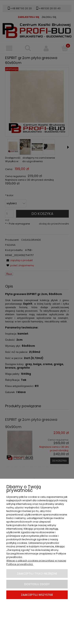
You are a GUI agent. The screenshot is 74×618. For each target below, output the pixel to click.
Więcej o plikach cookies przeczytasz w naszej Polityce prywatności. (36, 562)
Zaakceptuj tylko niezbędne (37, 573)
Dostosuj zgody (37, 584)
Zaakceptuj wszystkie (37, 595)
